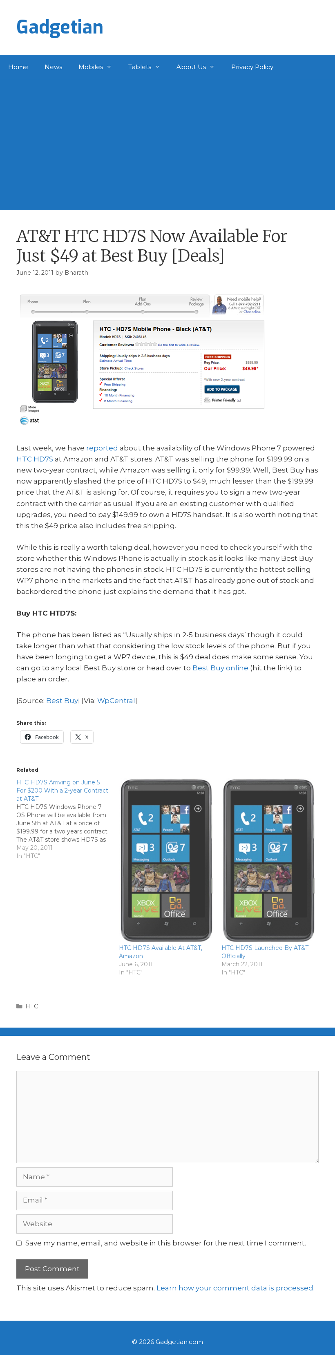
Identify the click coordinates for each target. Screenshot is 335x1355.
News (53, 67)
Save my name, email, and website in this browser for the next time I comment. (165, 1243)
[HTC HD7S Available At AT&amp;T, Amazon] (166, 861)
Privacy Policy (252, 67)
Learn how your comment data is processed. (235, 1288)
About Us (191, 67)
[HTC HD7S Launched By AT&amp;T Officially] (268, 861)
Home (18, 67)
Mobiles (90, 67)
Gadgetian (59, 27)
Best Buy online (220, 668)
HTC (31, 1006)
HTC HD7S (34, 459)
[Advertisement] (167, 140)
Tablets (139, 67)
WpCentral (116, 701)
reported (102, 448)
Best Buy (62, 701)
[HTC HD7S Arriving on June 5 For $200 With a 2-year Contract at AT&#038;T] (67, 819)
